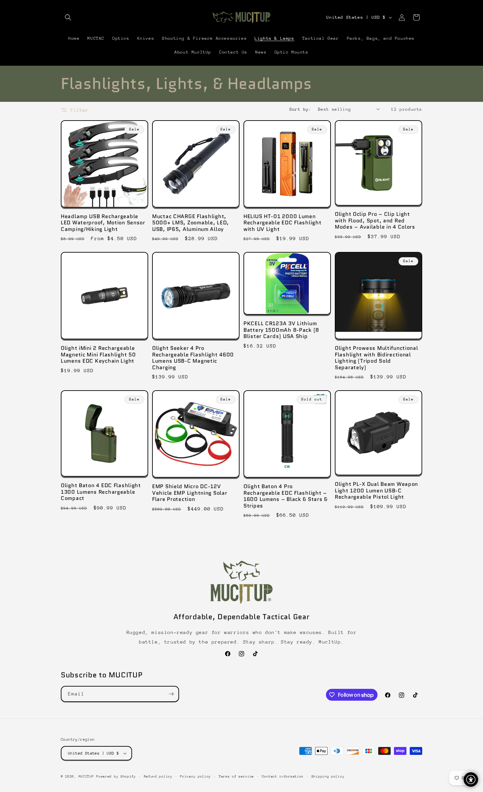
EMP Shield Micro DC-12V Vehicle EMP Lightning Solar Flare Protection (189, 492)
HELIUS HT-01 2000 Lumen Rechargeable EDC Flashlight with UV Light (282, 222)
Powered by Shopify (116, 777)
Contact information (283, 777)
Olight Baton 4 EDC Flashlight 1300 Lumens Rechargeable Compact (101, 491)
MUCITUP (86, 777)
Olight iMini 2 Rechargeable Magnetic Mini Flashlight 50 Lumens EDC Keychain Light (98, 354)
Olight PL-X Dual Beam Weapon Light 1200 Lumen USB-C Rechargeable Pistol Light (376, 490)
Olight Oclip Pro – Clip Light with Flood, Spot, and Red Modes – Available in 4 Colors (375, 220)
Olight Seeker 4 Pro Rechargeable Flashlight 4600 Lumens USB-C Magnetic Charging (193, 358)
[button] (68, 17)
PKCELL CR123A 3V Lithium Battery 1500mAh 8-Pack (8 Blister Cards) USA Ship (281, 329)
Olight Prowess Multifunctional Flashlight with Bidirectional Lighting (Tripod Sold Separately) (376, 358)
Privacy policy (195, 777)
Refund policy (158, 777)
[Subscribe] (171, 694)
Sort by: (300, 109)
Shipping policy (328, 777)
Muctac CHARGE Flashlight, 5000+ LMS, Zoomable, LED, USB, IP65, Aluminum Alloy (190, 222)
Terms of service (236, 777)
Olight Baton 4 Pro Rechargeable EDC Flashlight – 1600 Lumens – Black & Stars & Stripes (285, 496)
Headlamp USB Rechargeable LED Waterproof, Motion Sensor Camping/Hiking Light (103, 222)
